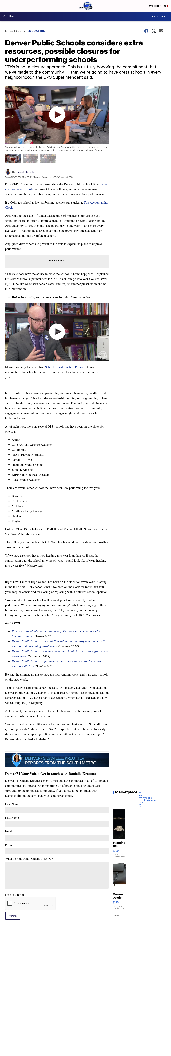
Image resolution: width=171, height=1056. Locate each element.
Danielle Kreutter (25, 172)
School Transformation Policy (64, 367)
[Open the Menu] (5, 6)
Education (36, 31)
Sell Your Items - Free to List (141, 799)
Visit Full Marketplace (150, 799)
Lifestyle (13, 31)
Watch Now (158, 6)
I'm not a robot (14, 894)
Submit (12, 915)
